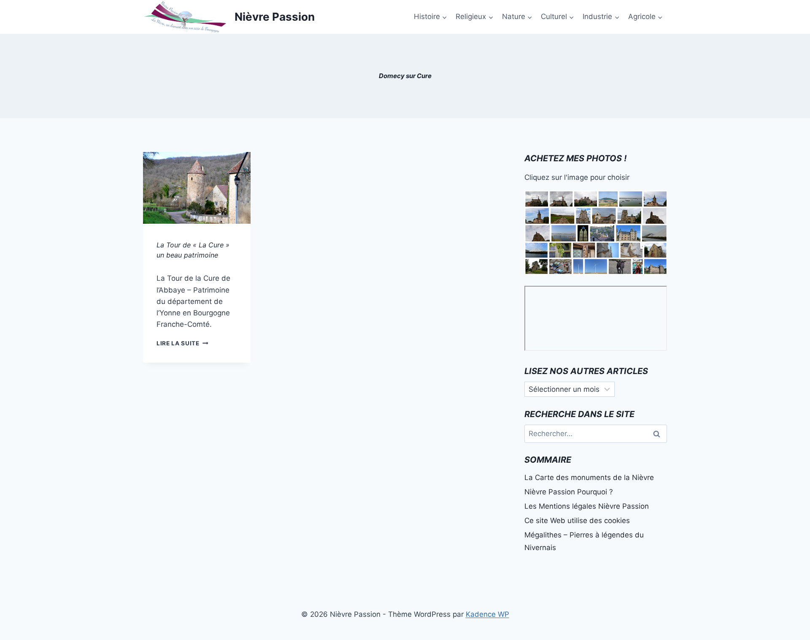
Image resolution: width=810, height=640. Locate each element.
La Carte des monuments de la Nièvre (589, 477)
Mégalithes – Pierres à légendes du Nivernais (584, 541)
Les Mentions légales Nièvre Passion (586, 506)
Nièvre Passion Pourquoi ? (568, 492)
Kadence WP (487, 614)
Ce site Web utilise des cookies (577, 520)
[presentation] (197, 188)
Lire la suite (182, 343)
